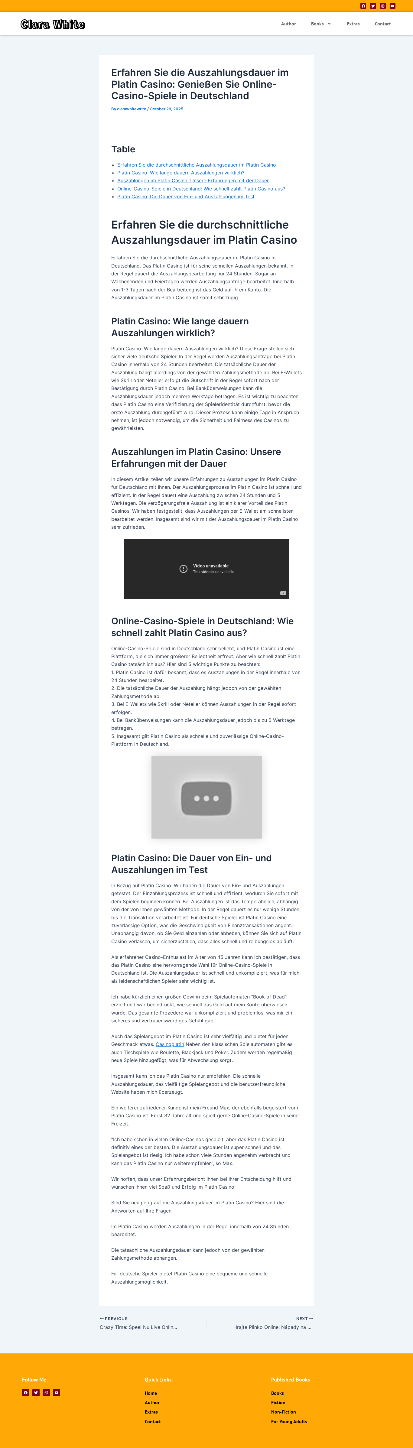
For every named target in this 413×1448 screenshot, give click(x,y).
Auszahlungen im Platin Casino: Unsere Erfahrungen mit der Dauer (193, 180)
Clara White (53, 23)
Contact (383, 24)
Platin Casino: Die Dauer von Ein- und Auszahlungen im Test (186, 196)
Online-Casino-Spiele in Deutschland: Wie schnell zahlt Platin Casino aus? (201, 189)
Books (317, 24)
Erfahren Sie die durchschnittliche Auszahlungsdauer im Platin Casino (196, 165)
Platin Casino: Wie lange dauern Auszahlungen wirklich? (180, 173)
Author (288, 24)
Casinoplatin (170, 1044)
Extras (353, 24)
